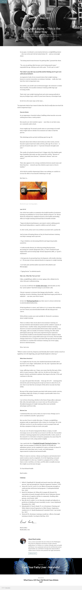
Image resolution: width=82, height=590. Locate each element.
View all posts (32, 553)
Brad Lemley (7, 587)
